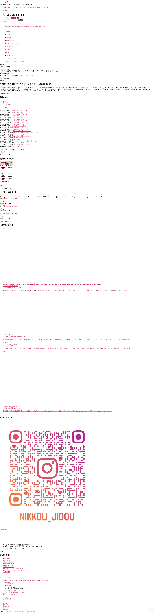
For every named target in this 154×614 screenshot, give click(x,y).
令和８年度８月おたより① (19, 112)
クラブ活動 (6, 104)
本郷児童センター (8, 565)
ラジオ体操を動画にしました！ (22, 136)
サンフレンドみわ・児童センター (13, 568)
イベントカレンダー (12, 43)
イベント (5, 106)
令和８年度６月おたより (19, 117)
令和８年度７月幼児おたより (20, 114)
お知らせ (5, 102)
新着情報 (9, 37)
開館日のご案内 (10, 40)
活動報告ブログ (10, 46)
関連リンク (9, 52)
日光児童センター (8, 563)
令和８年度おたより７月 (19, 115)
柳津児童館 (6, 572)
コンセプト (9, 34)
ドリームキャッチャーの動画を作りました (25, 132)
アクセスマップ (10, 49)
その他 (5, 107)
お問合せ (23, 62)
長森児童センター (8, 567)
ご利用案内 (9, 583)
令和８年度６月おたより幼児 (20, 119)
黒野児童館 (6, 558)
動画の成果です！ (18, 137)
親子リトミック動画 (18, 134)
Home (5, 10)
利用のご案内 (7, 12)
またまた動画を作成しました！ (22, 131)
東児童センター (8, 560)
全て (4, 101)
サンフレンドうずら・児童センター (14, 570)
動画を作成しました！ (19, 139)
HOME (8, 31)
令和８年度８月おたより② (19, 110)
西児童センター (8, 562)
